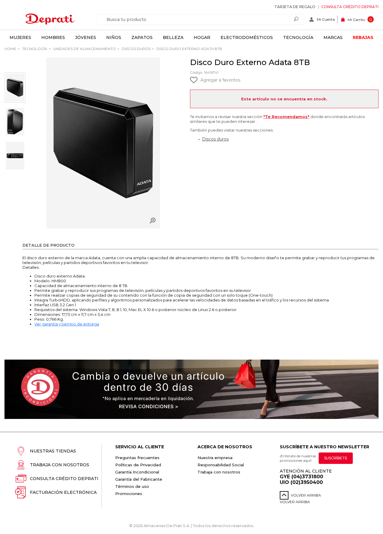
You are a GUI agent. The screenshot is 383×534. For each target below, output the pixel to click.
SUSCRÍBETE (335, 458)
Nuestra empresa (214, 457)
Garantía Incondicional (137, 472)
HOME (10, 48)
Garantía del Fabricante (138, 479)
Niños (113, 37)
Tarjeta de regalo (294, 6)
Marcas (333, 37)
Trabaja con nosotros (59, 464)
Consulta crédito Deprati (350, 6)
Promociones (128, 493)
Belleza (173, 37)
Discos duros (136, 48)
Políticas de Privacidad (138, 464)
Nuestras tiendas (53, 451)
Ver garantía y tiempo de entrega (66, 324)
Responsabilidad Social (220, 464)
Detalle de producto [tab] (48, 245)
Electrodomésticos (247, 37)
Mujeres (20, 37)
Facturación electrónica (63, 492)
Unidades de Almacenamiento (84, 48)
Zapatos (142, 37)
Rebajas (363, 37)
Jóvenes (85, 37)
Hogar (202, 37)
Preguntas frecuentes (137, 457)
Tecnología (298, 37)
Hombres (53, 37)
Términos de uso (132, 486)
